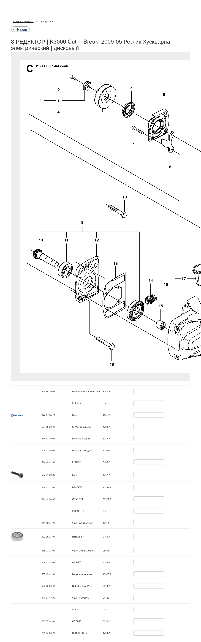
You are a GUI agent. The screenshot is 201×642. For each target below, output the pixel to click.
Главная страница (23, 21)
